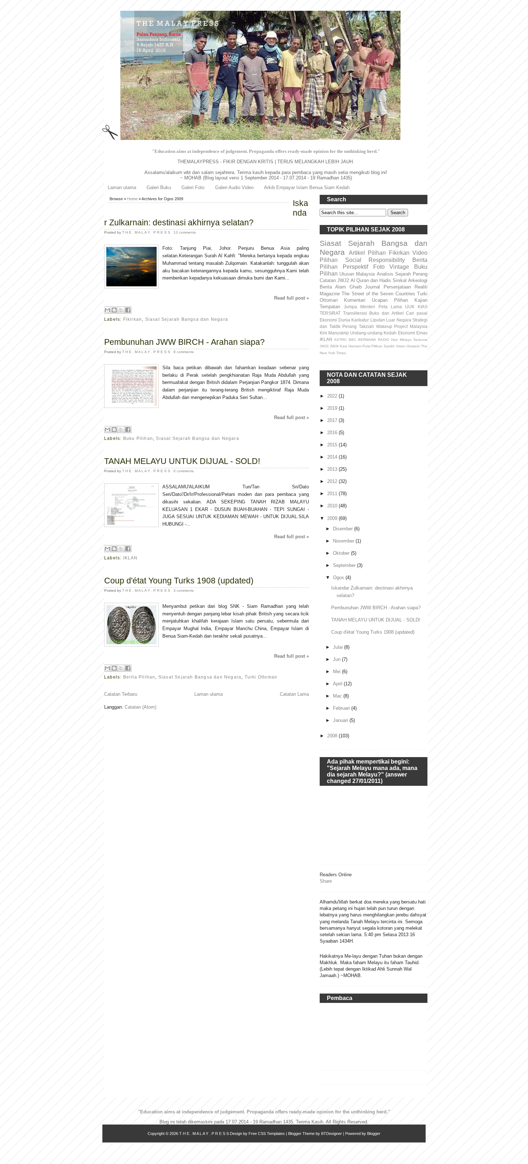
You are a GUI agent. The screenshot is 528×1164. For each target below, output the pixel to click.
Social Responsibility (375, 260)
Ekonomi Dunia (335, 320)
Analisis (385, 274)
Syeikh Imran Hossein (402, 346)
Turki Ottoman (261, 677)
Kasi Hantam (350, 346)
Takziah (366, 326)
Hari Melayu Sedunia (409, 340)
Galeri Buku (159, 187)
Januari (341, 720)
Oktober (342, 553)
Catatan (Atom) (140, 707)
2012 (333, 481)
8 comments (183, 352)
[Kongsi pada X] (121, 310)
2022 (333, 396)
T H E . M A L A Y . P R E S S (146, 232)
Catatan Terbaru (120, 694)
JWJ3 (324, 346)
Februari (342, 708)
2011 (333, 493)
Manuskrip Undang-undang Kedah (362, 332)
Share (326, 881)
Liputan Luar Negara (390, 320)
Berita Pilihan (139, 677)
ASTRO (340, 340)
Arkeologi (417, 280)
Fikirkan (132, 319)
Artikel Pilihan (367, 253)
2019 (333, 408)
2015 (333, 444)
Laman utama (122, 187)
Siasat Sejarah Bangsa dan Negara (186, 319)
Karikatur (360, 320)
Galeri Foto (192, 187)
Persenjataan (397, 287)
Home (132, 199)
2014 (333, 457)
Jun (337, 659)
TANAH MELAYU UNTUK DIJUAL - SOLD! (182, 461)
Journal (372, 287)
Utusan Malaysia (357, 274)
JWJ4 (334, 346)
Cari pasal (416, 313)
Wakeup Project (392, 326)
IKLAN (130, 557)
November (344, 541)
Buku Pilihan (138, 438)
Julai (338, 647)
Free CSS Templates (267, 1133)
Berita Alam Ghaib (341, 287)
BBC (352, 340)
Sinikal (400, 280)
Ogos (339, 577)
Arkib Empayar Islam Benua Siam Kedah (306, 187)
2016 (333, 432)
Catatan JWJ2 (334, 280)
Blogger (373, 1133)
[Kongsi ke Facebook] (127, 310)
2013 (333, 469)
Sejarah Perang (411, 274)
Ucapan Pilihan (390, 300)
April (338, 683)
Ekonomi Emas (412, 332)
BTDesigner (331, 1133)
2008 (333, 735)
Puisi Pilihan (372, 346)
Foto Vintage (391, 267)
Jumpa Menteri (359, 306)
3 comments (183, 590)
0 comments (183, 471)
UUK (409, 306)
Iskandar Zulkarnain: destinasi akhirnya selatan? (206, 212)
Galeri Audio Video (234, 187)
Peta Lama (390, 306)
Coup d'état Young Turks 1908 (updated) (179, 580)
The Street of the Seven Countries (378, 293)
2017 (333, 420)
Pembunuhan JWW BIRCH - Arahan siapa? (184, 342)
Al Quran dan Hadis (371, 280)
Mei (337, 671)
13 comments (184, 232)
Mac (338, 696)
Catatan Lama (294, 694)
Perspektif (355, 267)
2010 (333, 505)
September (345, 565)
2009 (333, 518)
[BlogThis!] (114, 310)
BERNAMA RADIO (373, 340)
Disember (343, 528)
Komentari (354, 300)
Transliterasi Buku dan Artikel (373, 313)
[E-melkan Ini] (107, 310)
